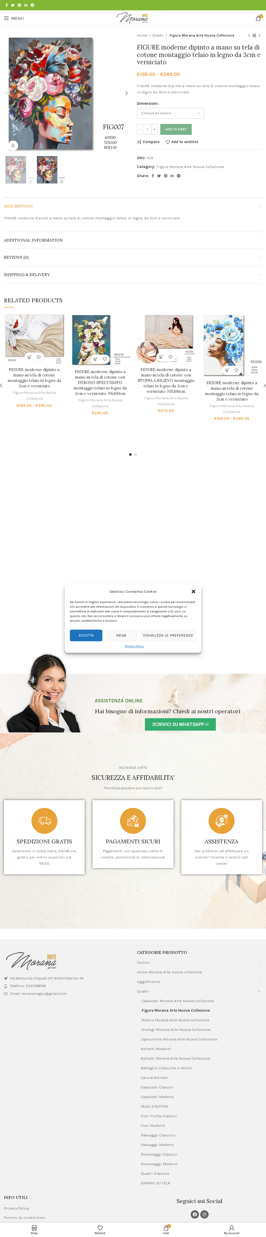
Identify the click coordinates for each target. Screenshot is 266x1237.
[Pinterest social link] (19, 5)
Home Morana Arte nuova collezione (169, 972)
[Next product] (259, 35)
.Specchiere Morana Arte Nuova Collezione (179, 1039)
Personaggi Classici (159, 1154)
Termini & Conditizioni (24, 1217)
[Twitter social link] (12, 5)
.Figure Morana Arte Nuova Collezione (201, 35)
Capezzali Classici (157, 1087)
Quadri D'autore (155, 1173)
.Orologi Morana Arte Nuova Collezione (175, 1029)
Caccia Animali (154, 1077)
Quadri (158, 35)
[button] (193, 591)
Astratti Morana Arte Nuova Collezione (175, 1058)
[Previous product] (249, 35)
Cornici (143, 962)
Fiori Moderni (153, 1125)
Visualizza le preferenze (168, 635)
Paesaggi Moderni (157, 1144)
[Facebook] (195, 1214)
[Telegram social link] (32, 5)
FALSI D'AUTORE (155, 1106)
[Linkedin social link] (26, 5)
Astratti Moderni (156, 1048)
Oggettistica (148, 981)
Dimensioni (147, 103)
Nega (121, 635)
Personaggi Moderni (159, 1164)
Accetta (86, 635)
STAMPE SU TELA (155, 1183)
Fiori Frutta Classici (159, 1116)
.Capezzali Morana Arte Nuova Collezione (177, 1000)
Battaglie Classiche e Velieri (166, 1068)
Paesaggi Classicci (158, 1135)
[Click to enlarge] (13, 146)
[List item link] (66, 986)
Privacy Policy (134, 646)
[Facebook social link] (6, 5)
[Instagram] (204, 1214)
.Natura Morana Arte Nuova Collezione (175, 1020)
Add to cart (176, 129)
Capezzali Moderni (157, 1096)
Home (142, 35)
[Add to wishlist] (38, 357)
